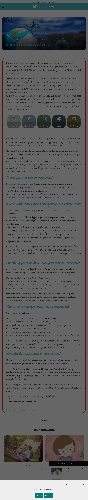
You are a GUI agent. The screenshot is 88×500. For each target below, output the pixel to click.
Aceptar (39, 495)
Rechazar (48, 495)
